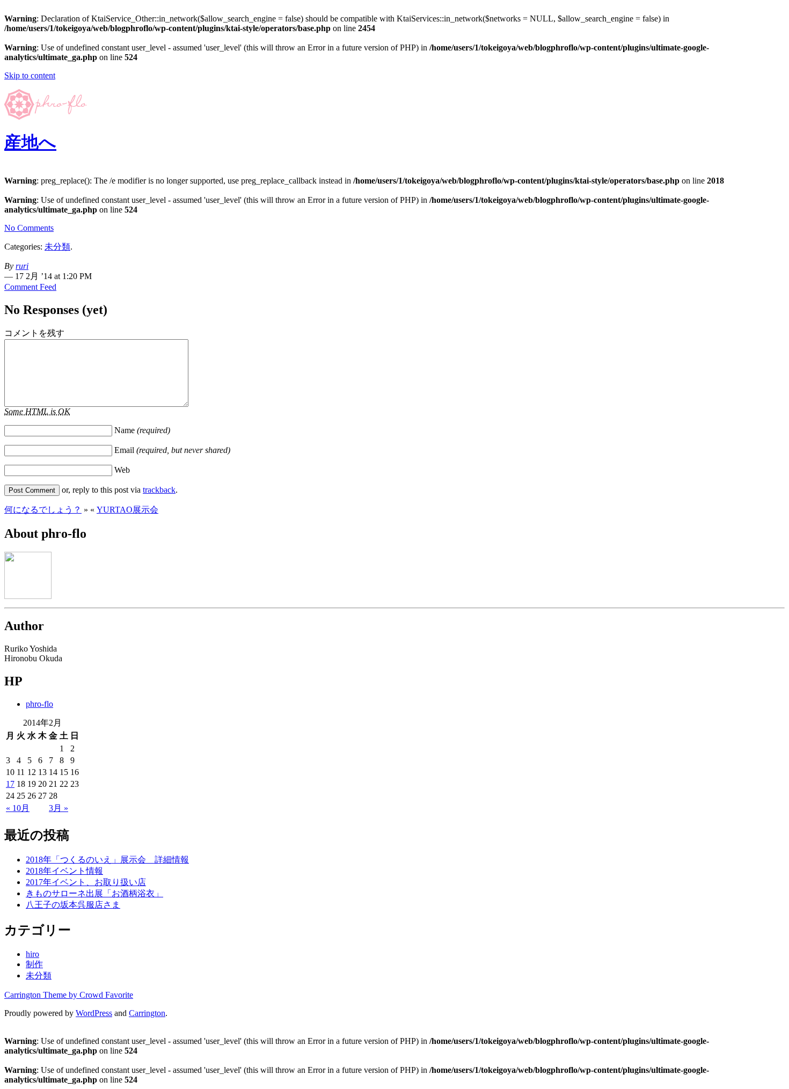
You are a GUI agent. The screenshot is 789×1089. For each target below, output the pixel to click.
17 (10, 783)
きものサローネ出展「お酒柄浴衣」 (94, 893)
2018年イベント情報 (64, 870)
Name (142, 430)
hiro (32, 954)
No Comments (29, 227)
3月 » (58, 808)
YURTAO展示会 (127, 509)
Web (122, 469)
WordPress (94, 1013)
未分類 (57, 246)
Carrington (147, 1013)
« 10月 (18, 808)
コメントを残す (34, 333)
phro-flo (39, 703)
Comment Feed (30, 286)
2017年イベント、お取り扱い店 (86, 882)
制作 (34, 964)
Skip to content (29, 75)
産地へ (30, 142)
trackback (159, 489)
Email (172, 450)
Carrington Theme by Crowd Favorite (68, 994)
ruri (22, 266)
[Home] (45, 116)
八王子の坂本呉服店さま (73, 904)
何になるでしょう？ (43, 509)
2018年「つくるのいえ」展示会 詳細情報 (107, 859)
